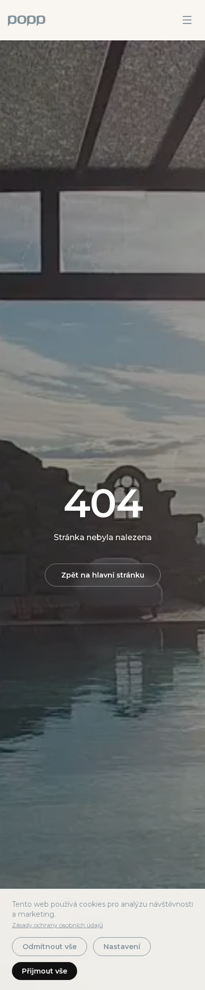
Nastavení (121, 946)
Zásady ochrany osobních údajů (57, 925)
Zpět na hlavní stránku (102, 575)
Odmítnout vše (49, 946)
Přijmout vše (44, 971)
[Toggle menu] (187, 20)
